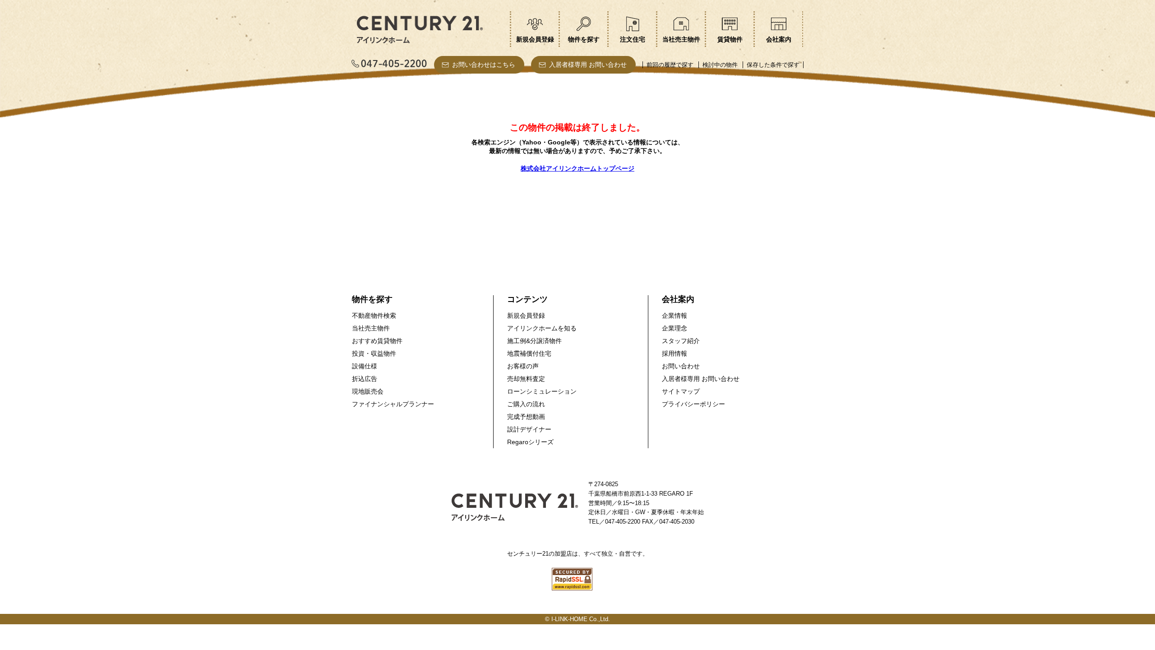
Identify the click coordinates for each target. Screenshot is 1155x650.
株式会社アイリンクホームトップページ (577, 168)
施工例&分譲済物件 (534, 340)
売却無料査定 (526, 378)
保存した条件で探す (773, 64)
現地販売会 (367, 391)
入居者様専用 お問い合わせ (588, 64)
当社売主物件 (371, 328)
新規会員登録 (526, 315)
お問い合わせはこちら (483, 64)
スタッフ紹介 (681, 340)
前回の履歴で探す (670, 64)
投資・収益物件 (374, 353)
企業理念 (674, 328)
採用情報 (674, 353)
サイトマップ (681, 391)
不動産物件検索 (374, 315)
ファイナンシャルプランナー (393, 404)
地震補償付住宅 (529, 353)
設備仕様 (364, 366)
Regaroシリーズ (530, 442)
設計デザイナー (529, 429)
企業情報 (674, 315)
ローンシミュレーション (542, 391)
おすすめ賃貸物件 (377, 340)
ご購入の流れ (526, 404)
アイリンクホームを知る (542, 328)
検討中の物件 (720, 64)
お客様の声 (523, 366)
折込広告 (364, 378)
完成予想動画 (526, 416)
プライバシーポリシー (693, 404)
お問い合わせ (681, 366)
